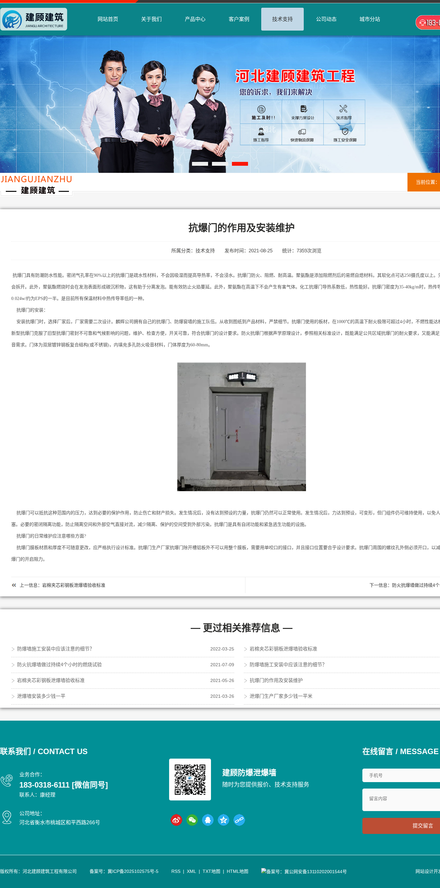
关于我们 (151, 19)
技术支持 (282, 19)
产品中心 (195, 19)
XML (191, 871)
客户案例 (239, 19)
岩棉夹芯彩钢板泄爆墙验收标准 (73, 585)
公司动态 (326, 19)
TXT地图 (211, 871)
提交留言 (423, 825)
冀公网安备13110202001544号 (315, 871)
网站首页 (108, 19)
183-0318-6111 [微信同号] (63, 785)
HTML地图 (237, 871)
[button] (200, 164)
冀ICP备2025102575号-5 (133, 871)
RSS (175, 871)
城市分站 (369, 19)
